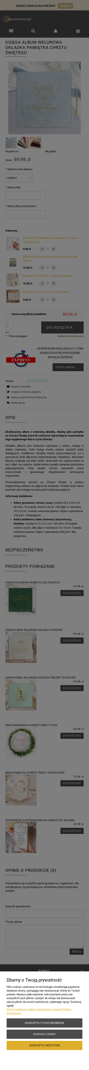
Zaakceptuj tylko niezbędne (44, 1023)
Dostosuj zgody (44, 1034)
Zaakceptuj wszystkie (44, 1045)
